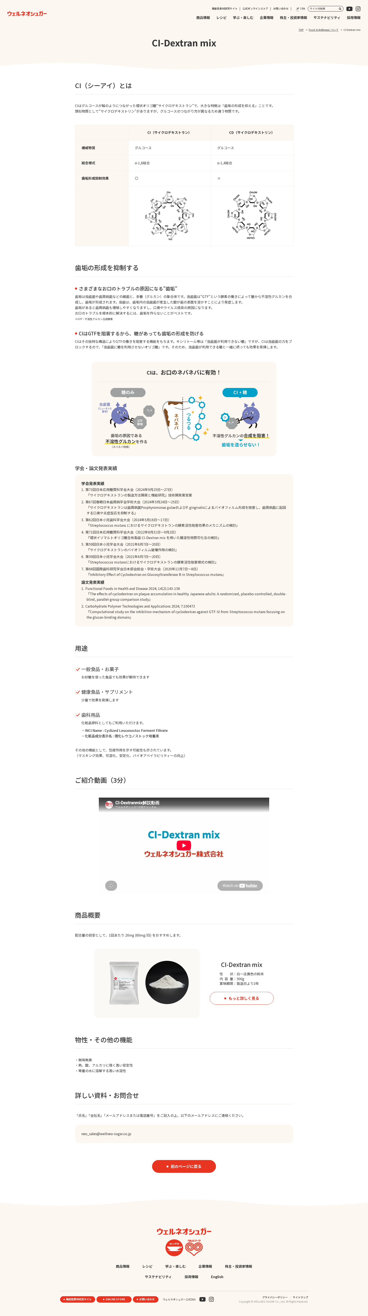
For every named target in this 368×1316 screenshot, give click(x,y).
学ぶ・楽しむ (243, 17)
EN (303, 8)
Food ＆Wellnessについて (323, 29)
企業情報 (266, 17)
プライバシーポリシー (275, 1297)
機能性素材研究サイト (224, 8)
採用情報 (354, 17)
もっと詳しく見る (244, 998)
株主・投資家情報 (293, 17)
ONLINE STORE (115, 1299)
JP (297, 8)
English (217, 1276)
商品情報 (203, 17)
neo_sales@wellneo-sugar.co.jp (106, 1133)
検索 (340, 8)
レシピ (221, 17)
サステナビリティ (327, 17)
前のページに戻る (186, 1166)
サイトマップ (300, 1297)
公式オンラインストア (255, 8)
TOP (301, 29)
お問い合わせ (281, 8)
